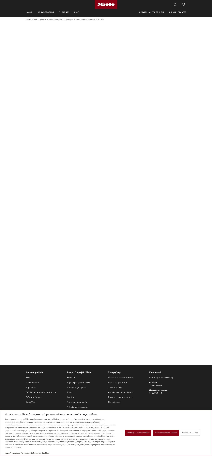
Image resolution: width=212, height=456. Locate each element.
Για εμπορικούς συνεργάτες (120, 397)
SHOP (76, 12)
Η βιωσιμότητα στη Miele (78, 383)
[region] (106, 433)
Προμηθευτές (114, 402)
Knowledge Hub (46, 12)
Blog (28, 378)
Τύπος (70, 392)
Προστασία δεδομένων (31, 453)
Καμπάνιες (30, 388)
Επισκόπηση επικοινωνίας (161, 378)
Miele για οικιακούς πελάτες (120, 378)
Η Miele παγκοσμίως (76, 388)
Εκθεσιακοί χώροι (34, 397)
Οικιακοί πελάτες (177, 12)
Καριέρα (70, 397)
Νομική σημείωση (12, 453)
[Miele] (106, 4)
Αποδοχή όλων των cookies (138, 433)
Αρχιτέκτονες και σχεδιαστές (121, 392)
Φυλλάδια (30, 402)
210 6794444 (155, 385)
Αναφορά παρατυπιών (77, 402)
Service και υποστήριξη (151, 12)
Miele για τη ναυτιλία (117, 383)
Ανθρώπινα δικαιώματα (77, 407)
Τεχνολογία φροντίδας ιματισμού (60, 20)
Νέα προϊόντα (32, 383)
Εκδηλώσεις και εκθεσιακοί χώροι (41, 392)
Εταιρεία (71, 378)
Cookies (45, 453)
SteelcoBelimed (115, 388)
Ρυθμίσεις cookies (190, 433)
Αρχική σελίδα (31, 20)
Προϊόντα (64, 12)
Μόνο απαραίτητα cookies (166, 433)
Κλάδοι (29, 12)
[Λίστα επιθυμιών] (175, 4)
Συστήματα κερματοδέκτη (85, 20)
